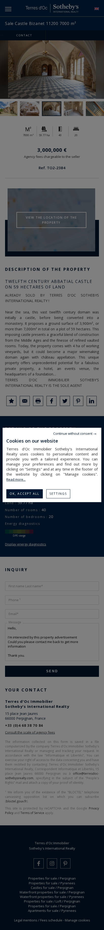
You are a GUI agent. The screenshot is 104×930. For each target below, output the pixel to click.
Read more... (15, 479)
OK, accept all (24, 493)
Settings (58, 493)
